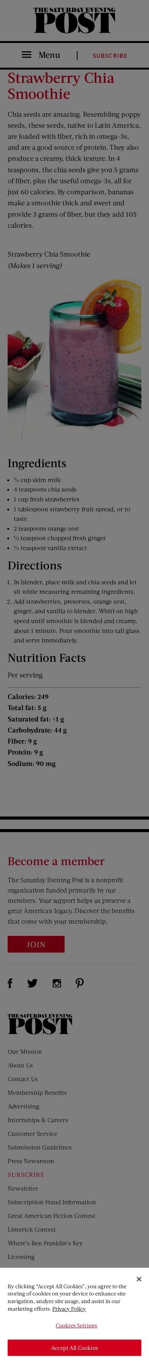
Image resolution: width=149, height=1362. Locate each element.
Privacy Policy (69, 1308)
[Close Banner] (139, 1279)
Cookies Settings (76, 1325)
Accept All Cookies (74, 1348)
